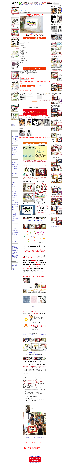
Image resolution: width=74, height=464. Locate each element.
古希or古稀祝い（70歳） (28, 4)
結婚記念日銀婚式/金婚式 (14, 168)
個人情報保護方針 (38, 462)
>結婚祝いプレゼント (24, 5)
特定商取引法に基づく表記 (33, 462)
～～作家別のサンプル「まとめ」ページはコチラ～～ (35, 220)
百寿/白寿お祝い (13, 182)
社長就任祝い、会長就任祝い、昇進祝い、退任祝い (56, 226)
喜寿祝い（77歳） (33, 4)
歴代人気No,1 (36, 354)
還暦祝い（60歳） (23, 4)
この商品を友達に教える (39, 85)
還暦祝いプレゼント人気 (14, 234)
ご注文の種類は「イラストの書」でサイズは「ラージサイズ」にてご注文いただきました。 (34, 437)
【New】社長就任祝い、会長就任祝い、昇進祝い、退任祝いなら (15, 133)
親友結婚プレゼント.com (14, 246)
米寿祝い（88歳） (41, 4)
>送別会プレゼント (37, 5)
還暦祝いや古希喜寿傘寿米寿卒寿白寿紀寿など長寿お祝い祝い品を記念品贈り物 (15, 255)
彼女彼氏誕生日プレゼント (15, 195)
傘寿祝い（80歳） (37, 4)
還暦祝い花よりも (14, 241)
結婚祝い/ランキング (14, 175)
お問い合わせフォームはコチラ (35, 456)
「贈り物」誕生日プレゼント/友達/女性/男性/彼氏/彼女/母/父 (15, 250)
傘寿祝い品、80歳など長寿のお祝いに (23, 10)
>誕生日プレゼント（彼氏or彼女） (30, 5)
